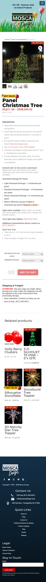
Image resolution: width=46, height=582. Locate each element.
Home (7, 39)
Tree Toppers (29, 147)
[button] (40, 48)
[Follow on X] (14, 479)
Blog (23, 529)
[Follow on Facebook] (4, 479)
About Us (24, 514)
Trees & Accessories (19, 39)
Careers (23, 532)
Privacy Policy (6, 553)
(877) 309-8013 (8, 225)
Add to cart (28, 272)
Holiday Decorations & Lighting (23, 523)
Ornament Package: (11, 260)
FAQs (23, 517)
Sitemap (23, 535)
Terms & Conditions (8, 550)
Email (4, 561)
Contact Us (23, 520)
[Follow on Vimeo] (18, 479)
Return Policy (6, 547)
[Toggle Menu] (42, 3)
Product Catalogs (23, 526)
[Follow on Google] (23, 479)
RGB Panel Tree (30, 219)
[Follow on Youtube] (9, 479)
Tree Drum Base (16, 144)
